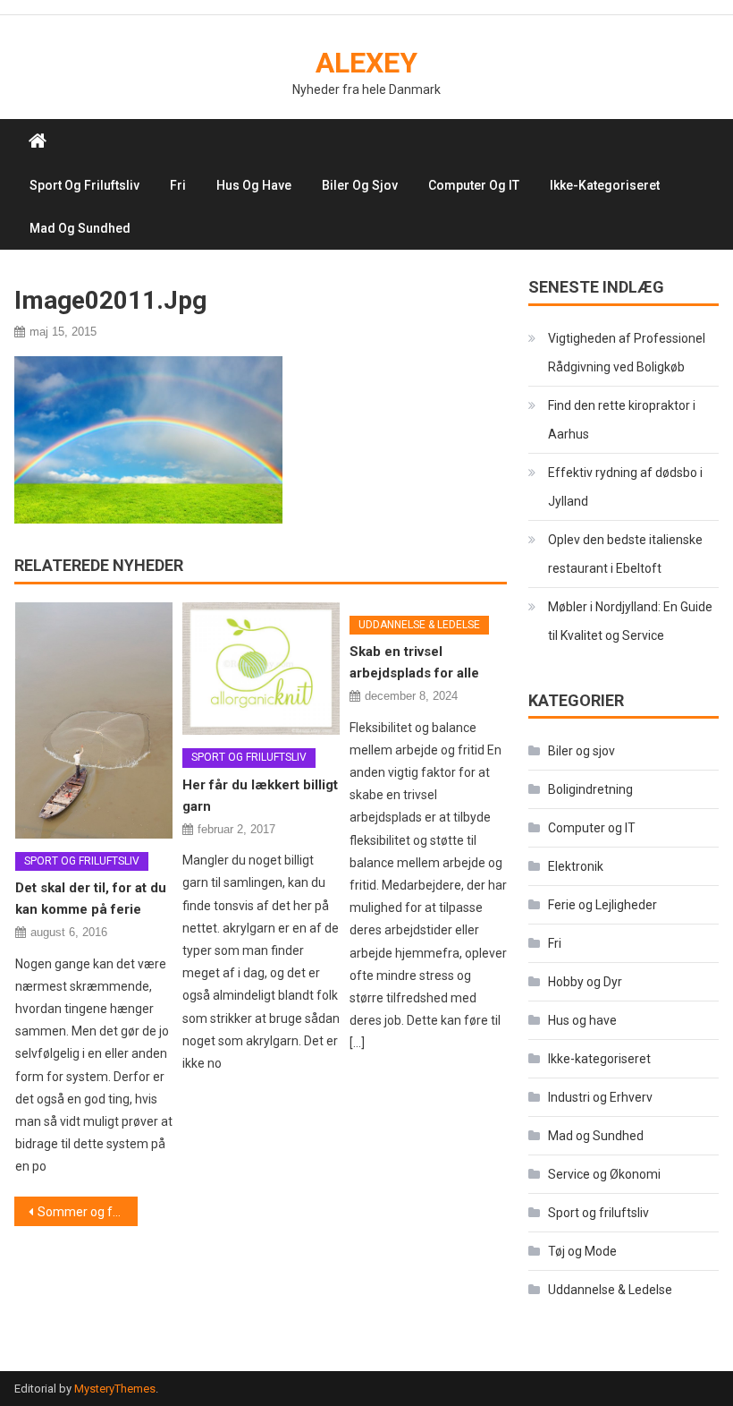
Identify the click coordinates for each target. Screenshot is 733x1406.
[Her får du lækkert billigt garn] (261, 669)
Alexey (366, 63)
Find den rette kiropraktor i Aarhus (621, 419)
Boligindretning (590, 789)
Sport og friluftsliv (84, 185)
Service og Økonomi (604, 1174)
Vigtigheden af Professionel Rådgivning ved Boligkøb (626, 352)
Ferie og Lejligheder (602, 905)
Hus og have (253, 185)
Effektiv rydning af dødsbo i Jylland (625, 486)
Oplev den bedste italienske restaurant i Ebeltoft (625, 554)
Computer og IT (473, 185)
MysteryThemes (115, 1388)
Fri (178, 185)
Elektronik (575, 866)
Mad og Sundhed (80, 228)
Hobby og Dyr (585, 982)
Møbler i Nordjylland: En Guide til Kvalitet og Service (630, 621)
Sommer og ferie (86, 1212)
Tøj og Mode (582, 1251)
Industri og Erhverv (600, 1097)
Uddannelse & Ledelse (419, 624)
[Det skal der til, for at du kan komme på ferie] (94, 720)
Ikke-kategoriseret (605, 185)
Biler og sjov (360, 185)
